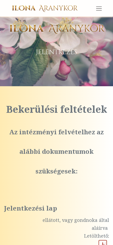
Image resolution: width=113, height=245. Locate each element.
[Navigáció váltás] (99, 8)
